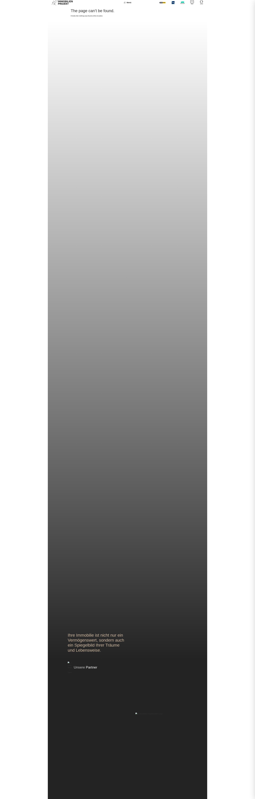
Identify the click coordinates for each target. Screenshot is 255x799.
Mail (192, 4)
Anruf (201, 4)
